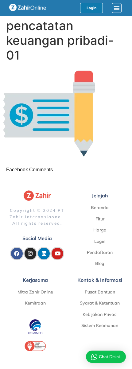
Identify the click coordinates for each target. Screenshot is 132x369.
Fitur (99, 219)
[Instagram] (30, 253)
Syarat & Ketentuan (100, 303)
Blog (99, 263)
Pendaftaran (100, 252)
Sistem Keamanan (99, 325)
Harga (100, 230)
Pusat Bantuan (100, 292)
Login (99, 241)
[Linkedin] (44, 253)
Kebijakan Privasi (100, 314)
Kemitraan (35, 303)
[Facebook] (17, 253)
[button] (117, 8)
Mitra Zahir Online (35, 292)
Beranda (100, 207)
